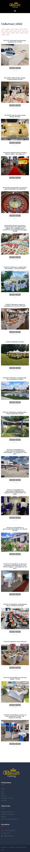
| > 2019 (20, 29)
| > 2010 (3, 33)
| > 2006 (21, 33)
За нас (2, 791)
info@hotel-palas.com (8, 836)
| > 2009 (7, 33)
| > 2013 (18, 31)
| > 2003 (7, 34)
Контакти (4, 800)
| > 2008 (12, 33)
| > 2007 (16, 33)
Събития (3, 795)
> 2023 (3, 29)
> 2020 (16, 29)
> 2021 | (12, 29)
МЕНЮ (3, 793)
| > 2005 (25, 33)
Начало (3, 788)
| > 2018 (24, 29)
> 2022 (7, 29)
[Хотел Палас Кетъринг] (15, 5)
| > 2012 (23, 31)
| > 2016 (6, 31)
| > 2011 (26, 31)
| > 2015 (10, 31)
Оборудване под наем (7, 798)
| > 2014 (14, 31)
